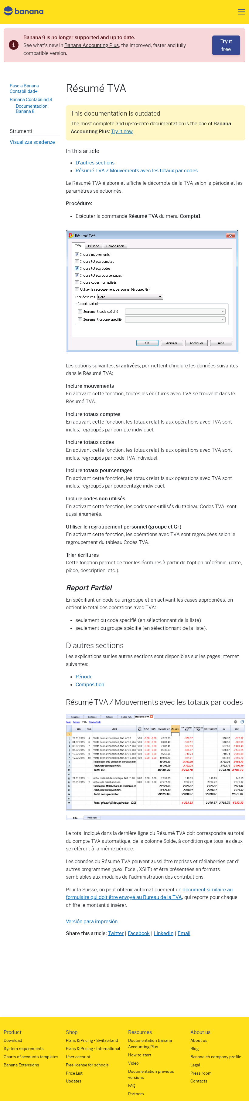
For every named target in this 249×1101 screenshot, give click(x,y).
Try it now (122, 131)
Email (184, 933)
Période (84, 677)
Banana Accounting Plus (91, 45)
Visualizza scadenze (32, 142)
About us (198, 1040)
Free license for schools (87, 1065)
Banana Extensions (21, 1065)
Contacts (198, 1081)
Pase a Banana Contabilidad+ (24, 88)
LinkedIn (163, 933)
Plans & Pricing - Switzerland (92, 1040)
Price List (74, 1073)
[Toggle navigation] (239, 12)
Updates (73, 1081)
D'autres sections (95, 163)
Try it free (226, 45)
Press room (201, 1073)
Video (133, 1063)
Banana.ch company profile (215, 1056)
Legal (195, 1065)
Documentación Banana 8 (31, 108)
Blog (194, 1048)
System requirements (24, 1048)
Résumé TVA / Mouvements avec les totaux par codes (137, 170)
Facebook (139, 933)
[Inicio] (24, 12)
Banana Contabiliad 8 (31, 99)
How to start (139, 1055)
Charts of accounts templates (31, 1056)
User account (78, 1056)
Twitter (116, 933)
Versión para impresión (92, 921)
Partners (136, 1093)
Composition (90, 684)
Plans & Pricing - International (93, 1048)
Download (13, 1040)
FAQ (131, 1085)
